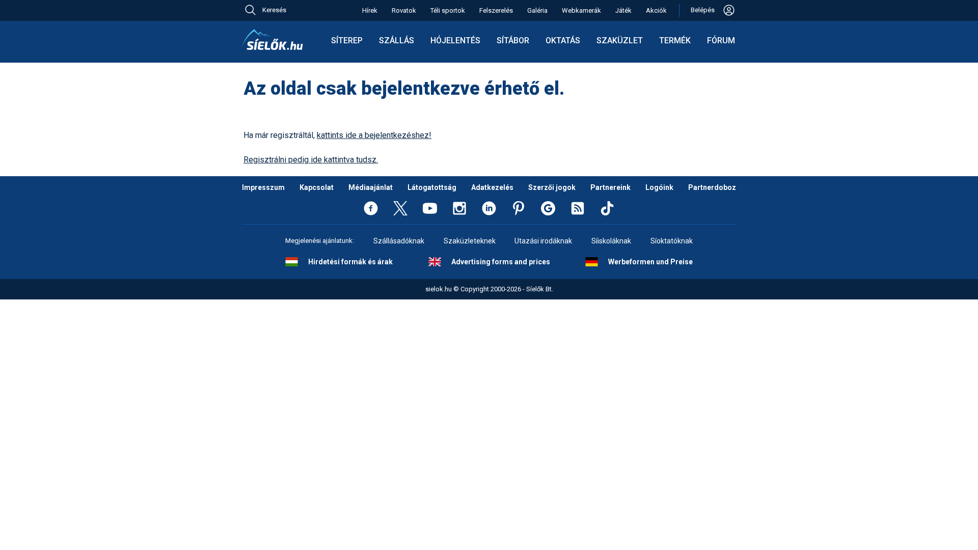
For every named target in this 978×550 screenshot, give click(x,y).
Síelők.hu (272, 39)
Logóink (659, 187)
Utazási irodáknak (543, 241)
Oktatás (563, 40)
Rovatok (404, 10)
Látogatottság (432, 187)
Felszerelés (496, 10)
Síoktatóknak (671, 241)
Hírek (369, 10)
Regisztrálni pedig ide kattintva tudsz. (310, 159)
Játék (623, 10)
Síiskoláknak (611, 241)
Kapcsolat (317, 187)
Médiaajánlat (370, 187)
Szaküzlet (619, 40)
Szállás (396, 40)
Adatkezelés (492, 187)
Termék (675, 40)
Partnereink (610, 187)
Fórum (721, 40)
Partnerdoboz (712, 187)
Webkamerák (581, 10)
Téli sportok (447, 10)
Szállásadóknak (398, 241)
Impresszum (263, 187)
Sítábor (513, 40)
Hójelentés (455, 40)
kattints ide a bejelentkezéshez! (374, 135)
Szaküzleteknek (470, 241)
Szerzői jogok (552, 187)
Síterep (347, 40)
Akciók (656, 10)
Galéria (537, 10)
